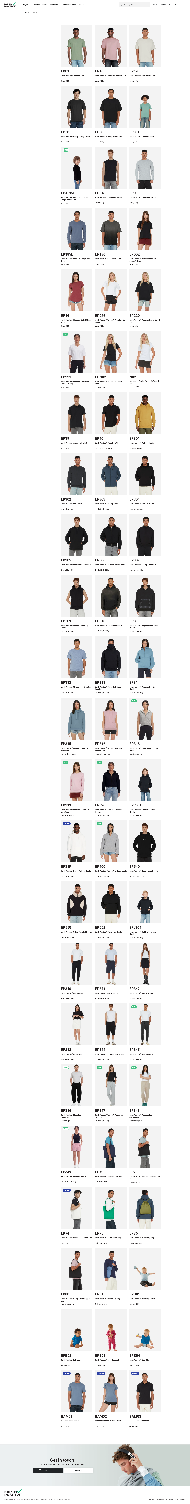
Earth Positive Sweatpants (72, 993)
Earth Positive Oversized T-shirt (142, 76)
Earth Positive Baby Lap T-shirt (142, 1299)
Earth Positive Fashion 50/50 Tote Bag (76, 1238)
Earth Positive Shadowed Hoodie (108, 626)
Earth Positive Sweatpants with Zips (144, 1054)
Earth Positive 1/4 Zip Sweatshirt (142, 565)
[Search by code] (121, 4)
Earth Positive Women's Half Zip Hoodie (142, 688)
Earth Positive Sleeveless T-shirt (108, 197)
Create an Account (159, 5)
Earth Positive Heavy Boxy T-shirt (108, 137)
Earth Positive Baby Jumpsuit (107, 1360)
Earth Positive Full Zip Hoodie (107, 504)
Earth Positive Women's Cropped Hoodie (108, 811)
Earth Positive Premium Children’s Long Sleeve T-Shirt (75, 198)
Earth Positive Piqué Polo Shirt (107, 443)
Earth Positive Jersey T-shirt (72, 76)
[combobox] (134, 4)
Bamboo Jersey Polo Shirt (139, 1421)
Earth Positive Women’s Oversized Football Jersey (75, 382)
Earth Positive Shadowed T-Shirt (108, 259)
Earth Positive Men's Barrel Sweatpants (72, 1116)
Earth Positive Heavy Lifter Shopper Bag (75, 1300)
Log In (174, 5)
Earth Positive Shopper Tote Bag (108, 1176)
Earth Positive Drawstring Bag (141, 1238)
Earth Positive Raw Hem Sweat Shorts (110, 1054)
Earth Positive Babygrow (71, 1360)
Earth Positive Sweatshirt (71, 504)
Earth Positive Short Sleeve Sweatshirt (76, 687)
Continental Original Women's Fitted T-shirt (144, 382)
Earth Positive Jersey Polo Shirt (74, 443)
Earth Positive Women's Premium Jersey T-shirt (142, 260)
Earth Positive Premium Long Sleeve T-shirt (76, 260)
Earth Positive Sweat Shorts (106, 993)
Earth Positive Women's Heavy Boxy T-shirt (144, 321)
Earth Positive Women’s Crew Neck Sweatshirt (75, 811)
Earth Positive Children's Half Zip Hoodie (142, 933)
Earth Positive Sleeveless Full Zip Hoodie (74, 627)
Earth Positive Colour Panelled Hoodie (76, 932)
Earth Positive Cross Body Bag (107, 1299)
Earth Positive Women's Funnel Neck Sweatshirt (76, 749)
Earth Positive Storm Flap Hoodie (108, 932)
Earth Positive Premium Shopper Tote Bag (144, 1177)
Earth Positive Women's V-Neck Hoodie (111, 871)
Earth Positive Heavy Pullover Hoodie (76, 871)
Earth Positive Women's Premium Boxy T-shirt (110, 321)
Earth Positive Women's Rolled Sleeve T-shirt (76, 321)
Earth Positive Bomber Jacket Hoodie (110, 565)
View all (34, 12)
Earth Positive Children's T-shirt (142, 137)
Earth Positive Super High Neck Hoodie (108, 688)
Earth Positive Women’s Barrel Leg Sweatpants (143, 1116)
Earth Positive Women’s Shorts (73, 1176)
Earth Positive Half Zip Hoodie (141, 504)
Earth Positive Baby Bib (139, 1360)
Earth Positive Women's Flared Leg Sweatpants (109, 1116)
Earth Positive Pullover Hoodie (141, 443)
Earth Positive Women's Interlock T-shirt (109, 382)
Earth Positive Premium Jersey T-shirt (110, 76)
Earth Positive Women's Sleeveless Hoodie (143, 749)
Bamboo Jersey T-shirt (70, 1421)
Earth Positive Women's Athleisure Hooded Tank (109, 749)
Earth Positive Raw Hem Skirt (141, 993)
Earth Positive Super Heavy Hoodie (143, 871)
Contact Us (78, 1470)
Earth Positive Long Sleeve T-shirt (143, 197)
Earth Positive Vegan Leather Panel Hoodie (143, 627)
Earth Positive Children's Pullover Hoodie (142, 811)
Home (27, 12)
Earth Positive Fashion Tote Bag (108, 1238)
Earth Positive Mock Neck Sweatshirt (76, 565)
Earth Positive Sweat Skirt (71, 1054)
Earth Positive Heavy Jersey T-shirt (75, 137)
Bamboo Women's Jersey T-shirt (108, 1421)
